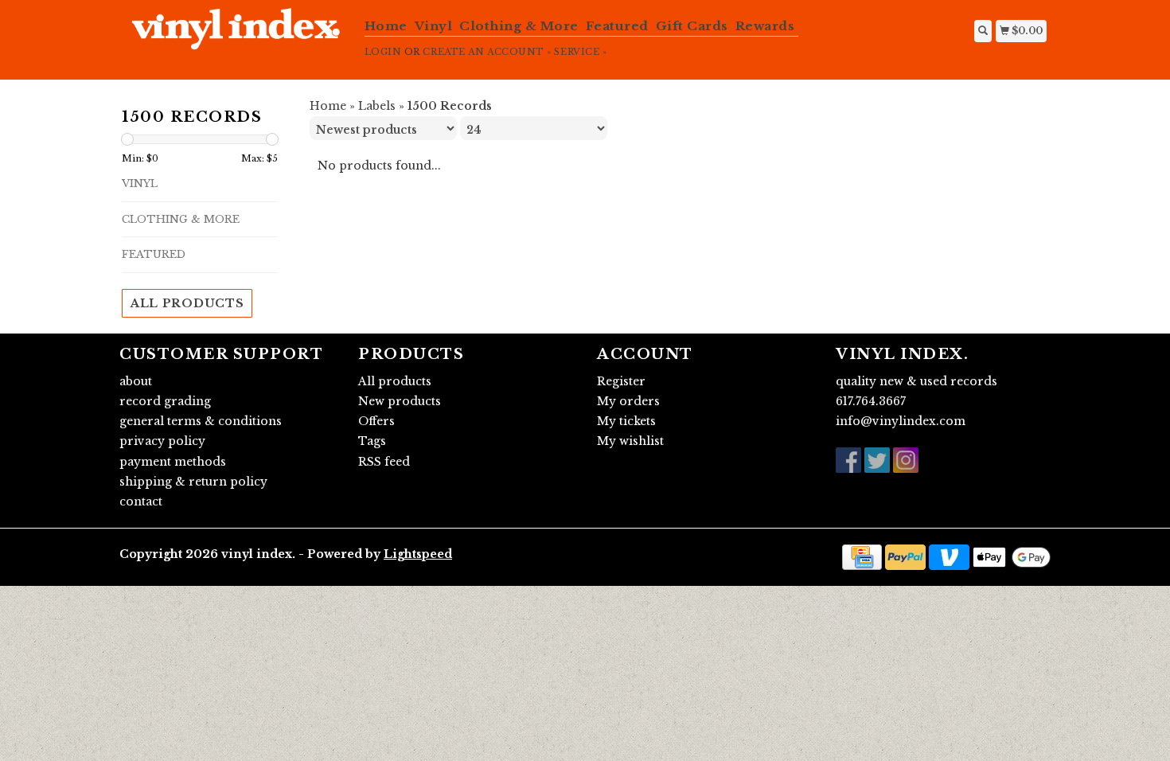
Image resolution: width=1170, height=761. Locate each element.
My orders (628, 401)
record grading (165, 401)
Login (383, 51)
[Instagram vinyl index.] (905, 460)
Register (621, 381)
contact (140, 501)
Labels (377, 106)
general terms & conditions (200, 421)
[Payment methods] (862, 556)
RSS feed (384, 462)
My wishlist (630, 441)
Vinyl (434, 25)
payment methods (172, 462)
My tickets (626, 421)
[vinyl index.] (236, 37)
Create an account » (487, 51)
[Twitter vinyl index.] (877, 460)
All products (187, 303)
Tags (372, 441)
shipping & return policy (193, 481)
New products (399, 401)
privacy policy (162, 441)
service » (580, 51)
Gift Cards (692, 25)
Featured (617, 25)
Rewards (765, 25)
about (135, 381)
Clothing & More (519, 25)
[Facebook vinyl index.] (848, 460)
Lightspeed (418, 554)
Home (386, 25)
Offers (376, 421)
